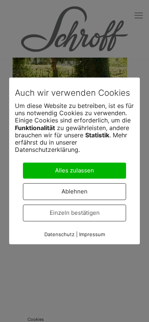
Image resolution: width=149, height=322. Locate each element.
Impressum (92, 235)
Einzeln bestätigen (75, 213)
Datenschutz (59, 235)
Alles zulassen (74, 170)
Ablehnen (74, 191)
